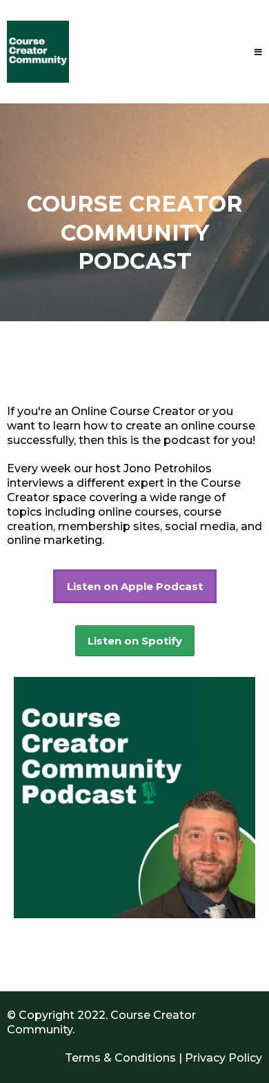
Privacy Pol (216, 1057)
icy (254, 1057)
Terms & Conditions (120, 1057)
